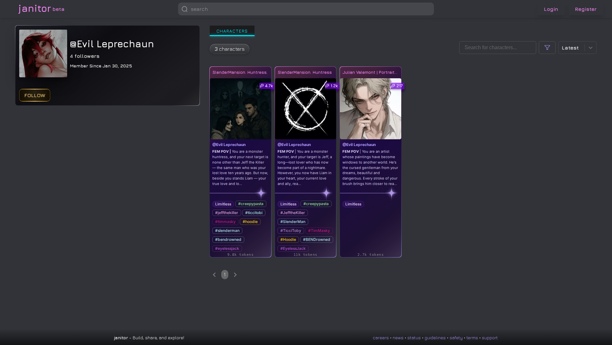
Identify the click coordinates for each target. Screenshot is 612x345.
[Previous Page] (214, 274)
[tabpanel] (403, 160)
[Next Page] (235, 274)
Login (551, 9)
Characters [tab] (232, 31)
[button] (427, 9)
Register (586, 9)
